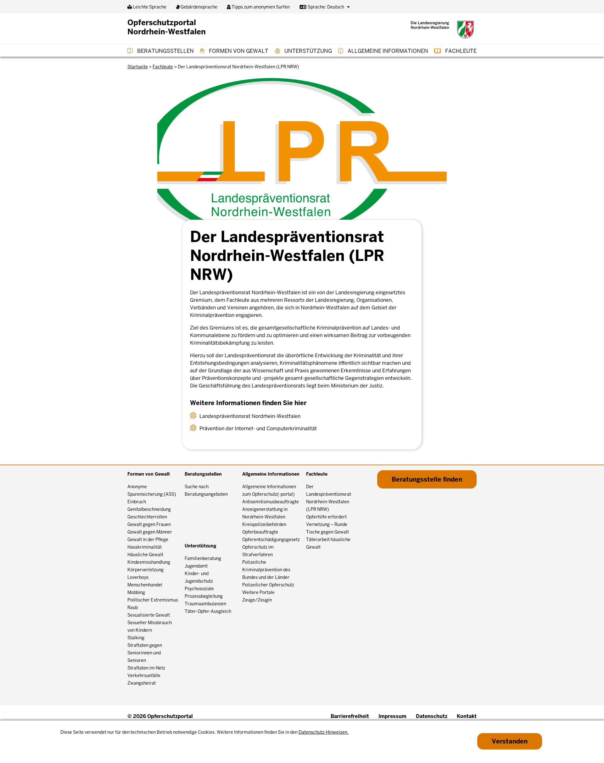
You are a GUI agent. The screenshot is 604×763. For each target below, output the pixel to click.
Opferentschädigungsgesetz (271, 539)
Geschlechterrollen (147, 517)
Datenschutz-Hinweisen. (324, 732)
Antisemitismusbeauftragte (270, 502)
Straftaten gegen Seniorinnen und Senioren (144, 652)
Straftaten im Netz (146, 668)
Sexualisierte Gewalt (148, 615)
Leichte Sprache (149, 7)
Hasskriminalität (144, 547)
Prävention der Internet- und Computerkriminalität (258, 428)
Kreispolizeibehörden (264, 524)
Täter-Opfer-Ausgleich (208, 611)
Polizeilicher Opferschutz (268, 585)
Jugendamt (196, 566)
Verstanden (510, 741)
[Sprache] (348, 7)
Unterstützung (307, 51)
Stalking (135, 638)
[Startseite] (442, 29)
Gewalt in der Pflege (147, 539)
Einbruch (136, 502)
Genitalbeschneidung (149, 509)
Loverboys (137, 577)
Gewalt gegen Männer (149, 532)
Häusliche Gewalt (145, 554)
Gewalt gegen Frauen (149, 524)
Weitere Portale (258, 592)
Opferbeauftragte (260, 532)
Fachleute (460, 51)
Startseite (137, 67)
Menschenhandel (144, 585)
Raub (132, 607)
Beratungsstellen (165, 51)
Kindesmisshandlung (148, 562)
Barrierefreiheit (350, 716)
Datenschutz (431, 716)
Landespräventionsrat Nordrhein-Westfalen (249, 416)
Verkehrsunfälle (143, 675)
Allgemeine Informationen (387, 51)
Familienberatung (203, 558)
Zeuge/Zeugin (257, 600)
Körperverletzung (145, 570)
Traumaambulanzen (205, 604)
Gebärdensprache (198, 7)
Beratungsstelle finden (427, 479)
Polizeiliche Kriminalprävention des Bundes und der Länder (266, 569)
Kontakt (467, 716)
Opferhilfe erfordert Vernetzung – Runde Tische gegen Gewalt (327, 524)
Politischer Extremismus (152, 600)
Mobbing (136, 592)
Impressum (392, 716)
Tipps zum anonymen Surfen (260, 7)
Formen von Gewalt (238, 51)
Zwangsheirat (141, 683)
